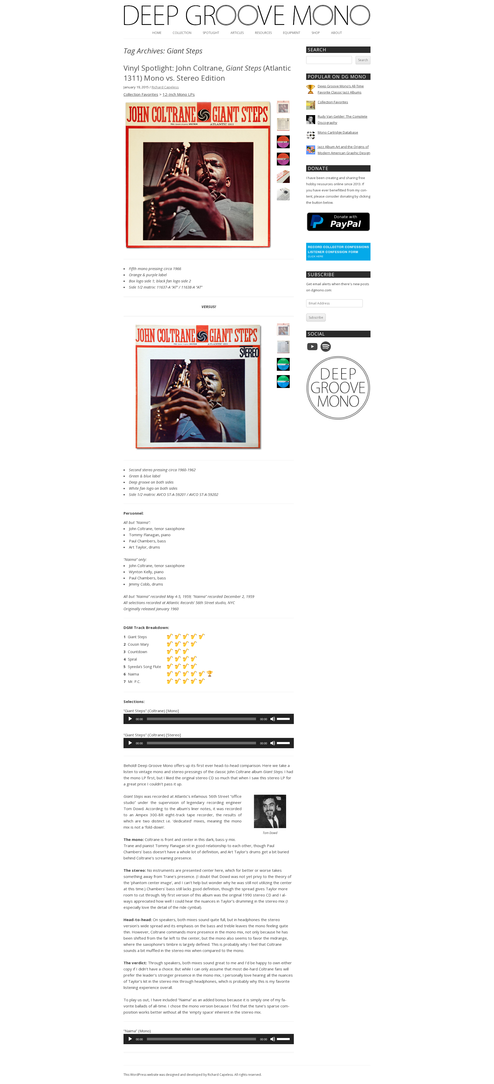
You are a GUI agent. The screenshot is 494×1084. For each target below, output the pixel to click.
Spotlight (211, 33)
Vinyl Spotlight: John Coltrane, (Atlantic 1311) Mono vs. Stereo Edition (207, 73)
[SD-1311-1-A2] (198, 387)
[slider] (284, 718)
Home (156, 33)
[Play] (130, 718)
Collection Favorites (140, 94)
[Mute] (272, 718)
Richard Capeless (165, 87)
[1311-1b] (198, 175)
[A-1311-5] (283, 176)
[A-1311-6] (283, 194)
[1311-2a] (283, 124)
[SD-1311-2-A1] (283, 346)
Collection (182, 33)
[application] (208, 719)
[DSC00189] (283, 159)
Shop (316, 33)
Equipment (291, 33)
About (336, 33)
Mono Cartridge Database (338, 132)
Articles (237, 33)
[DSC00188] (283, 141)
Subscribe (316, 317)
